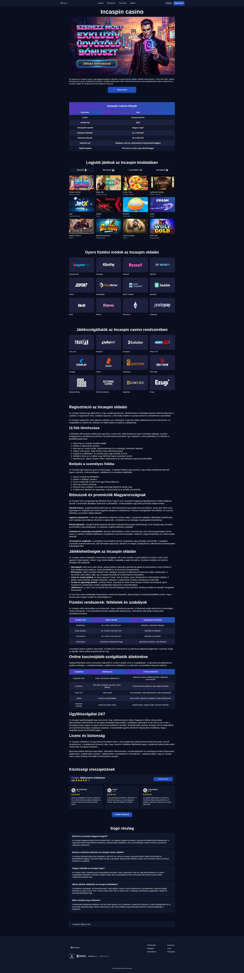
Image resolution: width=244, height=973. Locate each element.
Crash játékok (134, 170)
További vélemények (122, 814)
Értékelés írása (163, 779)
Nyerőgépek (160, 170)
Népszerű (80, 170)
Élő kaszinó (107, 170)
